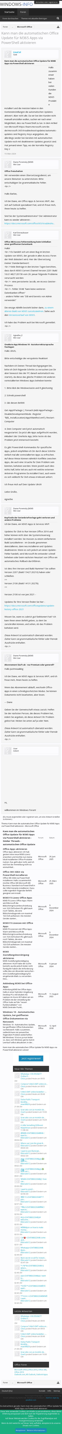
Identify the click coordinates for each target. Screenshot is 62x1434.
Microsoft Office (21, 1369)
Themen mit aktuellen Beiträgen (34, 18)
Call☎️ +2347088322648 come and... (33, 1238)
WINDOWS (16, 4)
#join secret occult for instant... (33, 1258)
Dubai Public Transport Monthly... (30, 1100)
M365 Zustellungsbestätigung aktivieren (16, 955)
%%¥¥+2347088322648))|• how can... (33, 1180)
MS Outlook (30, 1374)
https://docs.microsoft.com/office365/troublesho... (29, 223)
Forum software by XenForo (14, 1398)
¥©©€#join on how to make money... (32, 1228)
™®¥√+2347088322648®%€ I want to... (32, 1208)
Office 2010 (32, 1369)
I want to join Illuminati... (30, 1151)
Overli (23, 1112)
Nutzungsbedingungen (34, 1395)
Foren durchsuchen (10, 18)
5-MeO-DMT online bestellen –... (33, 1092)
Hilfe (49, 1391)
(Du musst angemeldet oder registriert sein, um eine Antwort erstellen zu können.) (31, 818)
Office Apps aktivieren (15, 848)
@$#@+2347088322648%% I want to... (32, 1134)
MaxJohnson (26, 1127)
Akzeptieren (20, 1430)
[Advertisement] (26, 84)
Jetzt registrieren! (31, 1058)
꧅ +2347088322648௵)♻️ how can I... (32, 1170)
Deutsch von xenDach (36, 1398)
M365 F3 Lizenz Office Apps (17, 897)
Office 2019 (19, 1372)
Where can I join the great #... (32, 1143)
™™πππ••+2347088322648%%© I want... (34, 1297)
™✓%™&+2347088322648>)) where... (32, 1266)
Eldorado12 (25, 1138)
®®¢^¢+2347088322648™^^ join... (32, 1198)
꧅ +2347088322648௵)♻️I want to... (32, 1160)
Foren (23, 11)
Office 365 (42, 1369)
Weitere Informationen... (36, 1430)
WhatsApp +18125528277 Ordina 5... (31, 1075)
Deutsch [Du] (7, 1391)
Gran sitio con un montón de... (33, 1109)
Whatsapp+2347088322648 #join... (32, 1248)
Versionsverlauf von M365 (22, 314)
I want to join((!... (27, 1189)
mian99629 (25, 1104)
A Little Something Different (32, 1125)
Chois (23, 1078)
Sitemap (56, 1391)
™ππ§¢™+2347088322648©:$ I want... (33, 1287)
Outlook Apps (42, 1374)
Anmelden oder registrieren (47, 2)
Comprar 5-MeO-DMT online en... (34, 1084)
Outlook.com (19, 1374)
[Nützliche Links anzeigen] (58, 26)
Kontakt (42, 1391)
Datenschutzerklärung (52, 1395)
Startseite (9, 11)
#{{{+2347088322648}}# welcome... (31, 1218)
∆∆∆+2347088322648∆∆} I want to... (33, 1277)
